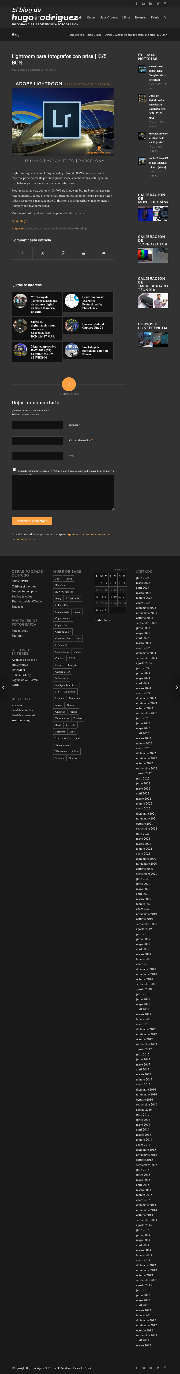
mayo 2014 (143, 1240)
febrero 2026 (144, 597)
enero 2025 (143, 648)
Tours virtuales (63, 738)
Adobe (28, 228)
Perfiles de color (22, 596)
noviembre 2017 (146, 1034)
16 (101, 596)
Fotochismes (20, 630)
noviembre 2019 (146, 914)
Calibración (61, 605)
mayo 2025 (143, 633)
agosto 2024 (144, 663)
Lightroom (49, 228)
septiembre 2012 (146, 1335)
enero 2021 (143, 853)
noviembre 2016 (146, 1094)
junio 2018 (143, 999)
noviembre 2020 (146, 863)
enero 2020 (143, 908)
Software (60, 731)
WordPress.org (21, 720)
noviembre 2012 (146, 1325)
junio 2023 (143, 723)
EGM (72, 658)
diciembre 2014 (146, 1205)
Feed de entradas (22, 710)
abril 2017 (142, 1069)
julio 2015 (143, 1169)
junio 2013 (143, 1295)
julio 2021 (143, 833)
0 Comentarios (35, 69)
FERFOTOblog (21, 675)
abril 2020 (142, 894)
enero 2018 (143, 1024)
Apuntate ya (19, 221)
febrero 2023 (144, 743)
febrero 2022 (144, 803)
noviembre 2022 (146, 758)
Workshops (61, 751)
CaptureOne (61, 625)
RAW (59, 228)
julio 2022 (143, 778)
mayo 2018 (143, 1004)
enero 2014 (143, 1260)
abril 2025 (142, 638)
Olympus (60, 711)
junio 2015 (143, 1174)
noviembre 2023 (146, 703)
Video (79, 738)
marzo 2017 (143, 1074)
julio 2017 (143, 1054)
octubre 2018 (144, 979)
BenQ (58, 598)
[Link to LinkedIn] (150, 3)
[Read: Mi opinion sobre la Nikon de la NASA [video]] (142, 136)
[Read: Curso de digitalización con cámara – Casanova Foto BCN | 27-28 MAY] (142, 98)
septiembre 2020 (146, 873)
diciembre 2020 (146, 858)
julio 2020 (143, 879)
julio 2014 (143, 1230)
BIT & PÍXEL (20, 581)
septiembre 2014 (146, 1220)
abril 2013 (142, 1305)
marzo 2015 (143, 1190)
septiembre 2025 (146, 623)
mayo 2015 (143, 1180)
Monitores (74, 698)
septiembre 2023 (146, 713)
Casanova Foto (63, 638)
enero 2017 (143, 1084)
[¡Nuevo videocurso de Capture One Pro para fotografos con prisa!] (176, 687)
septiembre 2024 (146, 658)
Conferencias (62, 651)
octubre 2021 (144, 823)
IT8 (57, 691)
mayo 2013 (143, 1300)
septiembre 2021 (146, 828)
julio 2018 (143, 994)
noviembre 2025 (146, 613)
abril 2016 (142, 1129)
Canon (77, 611)
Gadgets (72, 665)
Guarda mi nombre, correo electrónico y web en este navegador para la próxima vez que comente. (66, 473)
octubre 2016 (144, 1099)
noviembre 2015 (146, 1155)
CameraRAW (62, 611)
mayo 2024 (143, 678)
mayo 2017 (143, 1064)
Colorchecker (62, 645)
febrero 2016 (144, 1139)
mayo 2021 (143, 838)
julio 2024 (143, 668)
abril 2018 (142, 1009)
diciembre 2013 (146, 1265)
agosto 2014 (144, 1225)
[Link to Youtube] (143, 3)
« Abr (98, 620)
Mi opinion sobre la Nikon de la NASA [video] (158, 138)
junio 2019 (143, 939)
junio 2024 (143, 673)
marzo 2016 (143, 1134)
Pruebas (77, 718)
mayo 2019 (143, 944)
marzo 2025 (143, 643)
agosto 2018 (144, 989)
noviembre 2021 (146, 818)
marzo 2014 (143, 1250)
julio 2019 (143, 934)
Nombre (75, 425)
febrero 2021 (144, 848)
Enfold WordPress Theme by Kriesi (72, 1368)
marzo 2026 (143, 593)
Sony (72, 731)
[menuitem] (51, 17)
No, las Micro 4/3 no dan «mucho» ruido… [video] (158, 162)
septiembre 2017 (146, 1044)
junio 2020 (143, 883)
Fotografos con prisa (24, 591)
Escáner (59, 665)
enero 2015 (143, 1200)
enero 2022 (143, 808)
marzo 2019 (143, 954)
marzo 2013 (143, 1310)
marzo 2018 (143, 1014)
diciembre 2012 (146, 1320)
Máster (59, 705)
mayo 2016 (143, 1124)
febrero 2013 (144, 1315)
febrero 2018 (144, 1019)
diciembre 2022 (146, 753)
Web (71, 455)
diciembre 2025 (146, 607)
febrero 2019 (144, 959)
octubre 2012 (144, 1330)
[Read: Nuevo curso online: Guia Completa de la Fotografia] (142, 69)
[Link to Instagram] (164, 3)
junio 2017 (143, 1059)
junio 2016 (143, 1119)
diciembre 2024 (146, 653)
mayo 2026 (143, 582)
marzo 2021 (143, 843)
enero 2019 (143, 964)
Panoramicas (62, 718)
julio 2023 (143, 718)
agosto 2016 (144, 1109)
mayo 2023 (143, 728)
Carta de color (63, 631)
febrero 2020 (144, 904)
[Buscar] (164, 17)
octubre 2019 (144, 919)
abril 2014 (142, 1245)
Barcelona (60, 585)
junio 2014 (143, 1235)
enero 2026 (143, 603)
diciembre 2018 (146, 969)
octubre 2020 (144, 868)
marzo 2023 (143, 738)
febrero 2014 (144, 1255)
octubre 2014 (144, 1215)
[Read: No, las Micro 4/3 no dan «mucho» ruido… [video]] (142, 161)
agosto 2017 (144, 1049)
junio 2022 (143, 783)
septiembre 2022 (146, 768)
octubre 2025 (144, 618)
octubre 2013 (144, 1275)
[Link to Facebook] (136, 3)
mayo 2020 (143, 889)
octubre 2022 (144, 763)
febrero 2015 (144, 1195)
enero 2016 (143, 1144)
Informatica (61, 678)
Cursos (52, 69)
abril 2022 (142, 793)
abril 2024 (142, 683)
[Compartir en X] (43, 253)
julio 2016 (143, 1114)
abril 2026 (142, 587)
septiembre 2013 (146, 1280)
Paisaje (73, 711)
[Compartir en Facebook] (22, 253)
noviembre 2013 (146, 1270)
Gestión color (62, 671)
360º (57, 578)
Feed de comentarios (25, 715)
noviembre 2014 (146, 1210)
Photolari (17, 635)
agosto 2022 (144, 773)
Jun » (107, 620)
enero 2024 (143, 693)
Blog (15, 34)
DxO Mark (18, 669)
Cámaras (59, 658)
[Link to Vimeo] (157, 3)
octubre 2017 (144, 1039)
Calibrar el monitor (24, 586)
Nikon (70, 705)
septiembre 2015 (146, 1165)
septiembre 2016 (146, 1104)
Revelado (70, 725)
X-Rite (75, 751)
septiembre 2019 (146, 924)
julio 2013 (143, 1290)
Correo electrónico (81, 440)
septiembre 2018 (146, 984)
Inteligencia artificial (66, 685)
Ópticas (73, 758)
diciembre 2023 (146, 698)
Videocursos (62, 745)
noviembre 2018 (146, 974)
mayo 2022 (143, 788)
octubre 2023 (144, 708)
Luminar (60, 698)
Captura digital (63, 618)
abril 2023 (142, 733)
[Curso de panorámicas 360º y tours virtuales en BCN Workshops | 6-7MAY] (3, 687)
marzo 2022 (143, 798)
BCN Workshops (64, 591)
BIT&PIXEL (73, 598)
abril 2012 (142, 1340)
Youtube (59, 758)
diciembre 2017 (146, 1029)
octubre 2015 (144, 1159)
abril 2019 (142, 949)
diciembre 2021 (146, 813)
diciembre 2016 (146, 1089)
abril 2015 (142, 1184)
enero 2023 (143, 748)
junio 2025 (143, 628)
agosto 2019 (144, 929)
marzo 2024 (143, 688)
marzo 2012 (143, 1345)
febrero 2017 (144, 1079)
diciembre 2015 (146, 1149)
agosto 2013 (144, 1285)
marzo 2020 (143, 899)
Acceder (17, 705)
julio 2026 (143, 578)
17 (106, 596)
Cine (78, 638)
